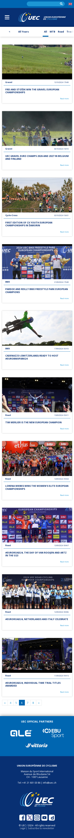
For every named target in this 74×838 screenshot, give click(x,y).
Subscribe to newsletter (41, 828)
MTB (52, 31)
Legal (23, 828)
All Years (23, 31)
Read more (64, 99)
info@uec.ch (49, 782)
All (45, 31)
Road (61, 31)
